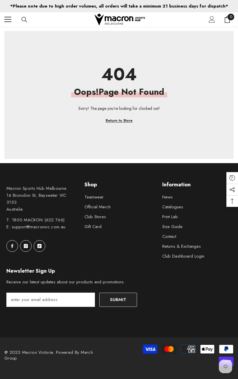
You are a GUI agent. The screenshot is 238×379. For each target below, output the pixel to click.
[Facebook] (12, 246)
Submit (118, 299)
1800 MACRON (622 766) (38, 220)
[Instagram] (26, 246)
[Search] (24, 19)
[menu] (7, 19)
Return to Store (119, 120)
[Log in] (212, 19)
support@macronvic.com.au (38, 227)
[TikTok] (39, 246)
